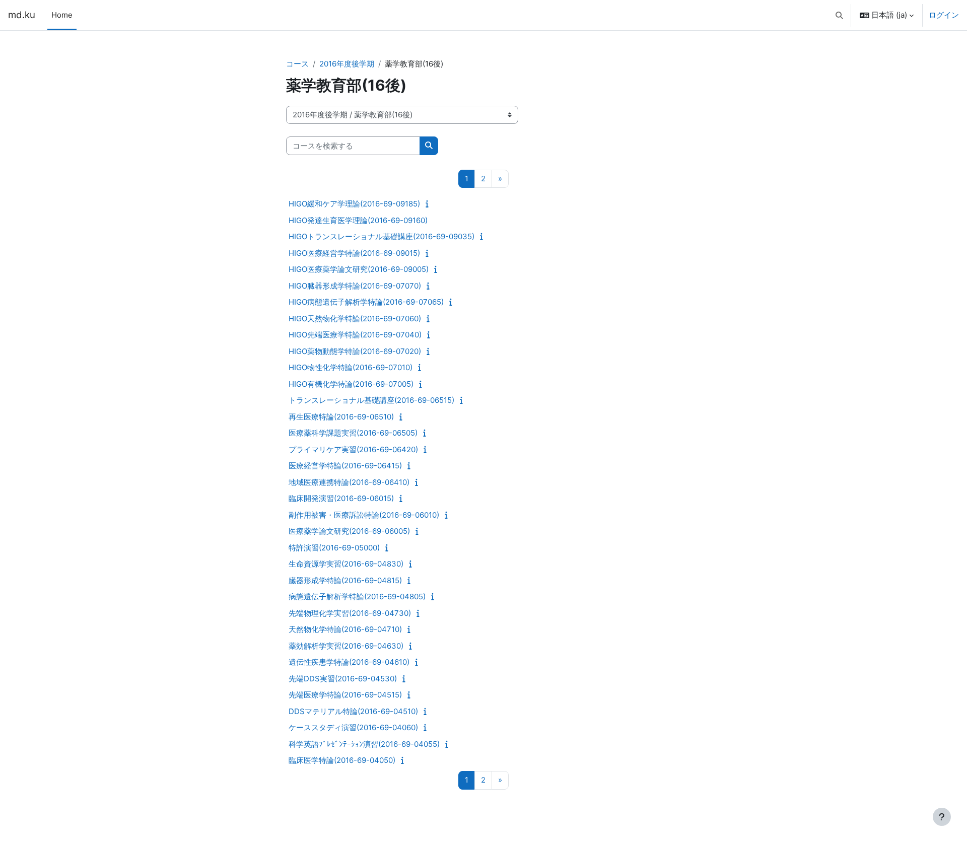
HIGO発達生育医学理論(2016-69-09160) (358, 220)
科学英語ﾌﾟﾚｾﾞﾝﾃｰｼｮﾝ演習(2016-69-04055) (364, 744)
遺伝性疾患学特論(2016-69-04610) (349, 662)
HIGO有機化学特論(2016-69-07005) (351, 384)
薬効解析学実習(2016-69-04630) (346, 646)
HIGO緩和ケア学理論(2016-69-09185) (354, 203)
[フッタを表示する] (942, 817)
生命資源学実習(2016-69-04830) (346, 564)
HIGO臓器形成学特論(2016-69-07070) (355, 286)
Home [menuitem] (62, 15)
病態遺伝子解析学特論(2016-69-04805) (357, 596)
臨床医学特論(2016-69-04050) (342, 760)
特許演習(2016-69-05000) (334, 547)
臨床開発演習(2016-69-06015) (341, 498)
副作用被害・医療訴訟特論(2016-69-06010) (364, 515)
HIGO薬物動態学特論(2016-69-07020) (355, 351)
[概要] (429, 203)
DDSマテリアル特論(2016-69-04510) (353, 711)
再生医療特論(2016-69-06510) (341, 417)
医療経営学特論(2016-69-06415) (345, 465)
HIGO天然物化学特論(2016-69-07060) (355, 318)
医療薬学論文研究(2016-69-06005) (349, 531)
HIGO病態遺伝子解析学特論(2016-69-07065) (366, 302)
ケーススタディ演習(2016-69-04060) (353, 727)
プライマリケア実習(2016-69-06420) (353, 449)
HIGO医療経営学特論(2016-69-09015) (354, 253)
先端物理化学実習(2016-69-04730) (350, 613)
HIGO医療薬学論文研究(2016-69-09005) (359, 269)
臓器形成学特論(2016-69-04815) (345, 580)
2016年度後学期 (346, 63)
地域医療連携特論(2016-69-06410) (349, 482)
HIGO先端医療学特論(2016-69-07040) (355, 334)
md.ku (21, 15)
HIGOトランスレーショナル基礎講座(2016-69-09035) (381, 236)
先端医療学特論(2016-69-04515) (345, 694)
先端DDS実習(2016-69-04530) (343, 678)
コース (297, 63)
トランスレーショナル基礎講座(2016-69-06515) (371, 400)
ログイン (944, 15)
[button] (840, 15)
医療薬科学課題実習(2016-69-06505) (353, 433)
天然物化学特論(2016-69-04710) (345, 629)
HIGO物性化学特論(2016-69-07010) (350, 367)
